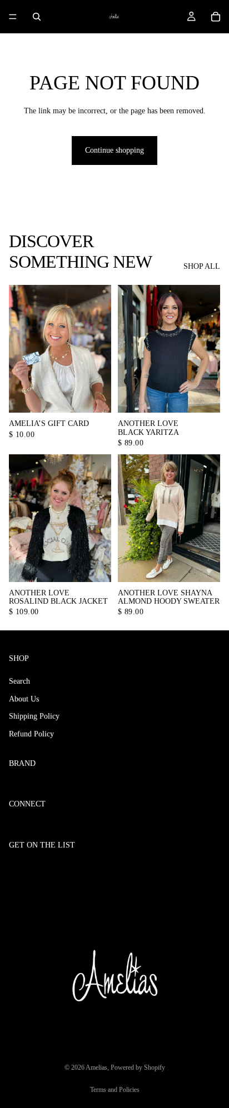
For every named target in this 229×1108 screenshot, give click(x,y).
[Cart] (215, 16)
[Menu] (13, 16)
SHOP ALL (201, 266)
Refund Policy (31, 734)
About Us (24, 699)
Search (19, 681)
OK (207, 868)
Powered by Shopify (138, 1067)
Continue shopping (114, 150)
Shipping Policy (34, 716)
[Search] (36, 16)
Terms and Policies (115, 1090)
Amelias (96, 1067)
